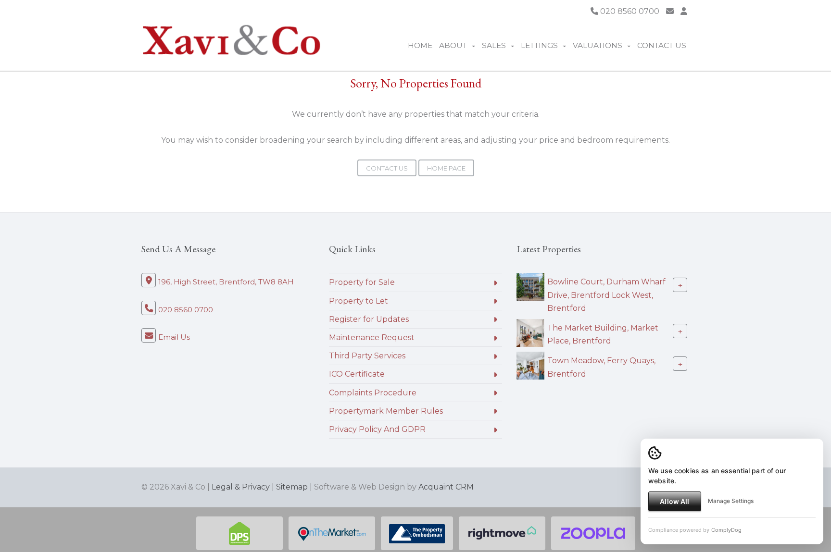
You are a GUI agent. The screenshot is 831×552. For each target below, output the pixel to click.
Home (420, 45)
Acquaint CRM (446, 486)
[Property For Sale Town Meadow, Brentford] (530, 365)
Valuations (597, 45)
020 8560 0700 (628, 11)
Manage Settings (731, 500)
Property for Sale (362, 282)
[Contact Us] (683, 11)
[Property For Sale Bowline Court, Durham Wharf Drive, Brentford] (530, 286)
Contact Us (661, 45)
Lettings (539, 45)
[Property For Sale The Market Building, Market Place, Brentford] (530, 332)
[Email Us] (670, 11)
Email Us (174, 337)
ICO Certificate (357, 374)
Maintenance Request (372, 337)
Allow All (674, 501)
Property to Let (358, 301)
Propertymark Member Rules (386, 411)
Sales (494, 45)
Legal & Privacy (241, 486)
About (453, 45)
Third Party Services (367, 355)
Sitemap (292, 486)
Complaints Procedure (372, 392)
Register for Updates (369, 319)
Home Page (446, 168)
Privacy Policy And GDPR (377, 429)
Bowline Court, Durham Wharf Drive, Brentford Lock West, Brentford (606, 294)
